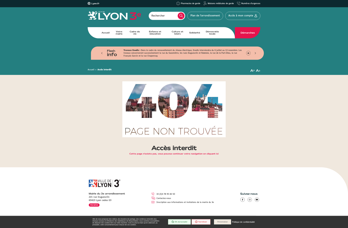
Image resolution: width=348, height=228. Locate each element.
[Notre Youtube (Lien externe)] (257, 199)
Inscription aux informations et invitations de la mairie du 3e (185, 202)
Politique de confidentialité (243, 222)
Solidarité (194, 32)
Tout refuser (202, 222)
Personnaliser (222, 222)
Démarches (248, 33)
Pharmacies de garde (190, 4)
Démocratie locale (212, 32)
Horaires (94, 205)
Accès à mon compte (240, 15)
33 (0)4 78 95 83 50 (165, 194)
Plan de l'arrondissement (205, 15)
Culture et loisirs (177, 32)
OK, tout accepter (181, 222)
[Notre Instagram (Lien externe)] (250, 199)
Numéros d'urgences (250, 4)
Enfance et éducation (155, 32)
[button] (102, 53)
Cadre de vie (135, 32)
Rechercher (158, 15)
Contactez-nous (163, 198)
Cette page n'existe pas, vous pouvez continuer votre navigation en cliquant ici (174, 154)
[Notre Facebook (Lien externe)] (242, 199)
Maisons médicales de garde (221, 4)
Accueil (106, 32)
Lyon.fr (95, 3)
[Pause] (248, 53)
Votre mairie (119, 32)
